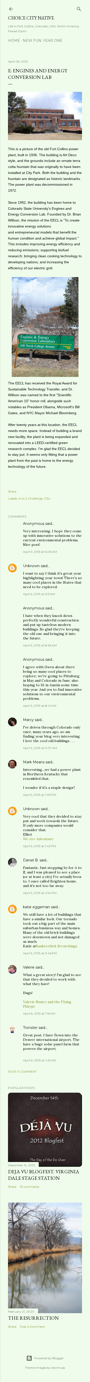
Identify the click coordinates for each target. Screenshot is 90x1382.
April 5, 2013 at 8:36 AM (40, 645)
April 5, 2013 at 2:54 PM (39, 893)
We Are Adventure (38, 839)
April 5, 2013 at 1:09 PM (39, 795)
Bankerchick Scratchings (56, 946)
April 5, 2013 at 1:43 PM (39, 846)
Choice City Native (31, 18)
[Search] (79, 8)
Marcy (28, 720)
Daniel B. (30, 860)
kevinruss (58, 1367)
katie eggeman (36, 907)
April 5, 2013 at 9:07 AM (40, 748)
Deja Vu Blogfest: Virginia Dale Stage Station (43, 1174)
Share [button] (12, 491)
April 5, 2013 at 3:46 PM (40, 953)
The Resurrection (33, 1318)
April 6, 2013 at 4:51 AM (39, 1060)
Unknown (31, 566)
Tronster (30, 1027)
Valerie (28, 967)
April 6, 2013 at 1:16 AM (39, 1013)
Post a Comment (22, 1071)
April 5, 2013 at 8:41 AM (39, 706)
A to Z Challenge (30, 498)
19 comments (29, 1187)
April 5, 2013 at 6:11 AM (39, 594)
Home (14, 40)
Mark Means (33, 762)
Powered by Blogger (49, 1358)
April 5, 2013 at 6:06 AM (40, 552)
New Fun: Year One (42, 40)
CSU (47, 498)
